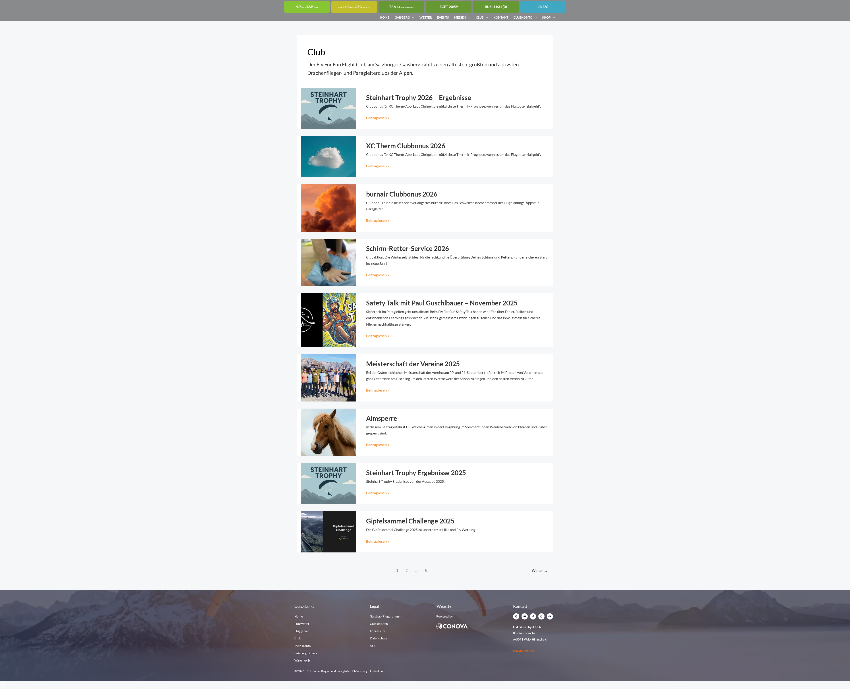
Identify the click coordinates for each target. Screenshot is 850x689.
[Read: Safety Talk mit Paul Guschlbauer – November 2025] (328, 320)
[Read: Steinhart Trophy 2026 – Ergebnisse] (328, 108)
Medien (460, 17)
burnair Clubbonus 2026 (401, 194)
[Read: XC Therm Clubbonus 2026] (328, 156)
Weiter (540, 570)
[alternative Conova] (466, 626)
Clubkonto (523, 17)
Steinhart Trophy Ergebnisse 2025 (416, 473)
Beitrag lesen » (377, 117)
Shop (546, 17)
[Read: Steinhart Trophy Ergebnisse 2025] (328, 483)
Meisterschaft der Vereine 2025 (413, 364)
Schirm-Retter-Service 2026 (407, 248)
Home (384, 17)
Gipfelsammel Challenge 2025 (410, 521)
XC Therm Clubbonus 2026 (405, 146)
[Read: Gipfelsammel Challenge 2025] (328, 531)
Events (443, 17)
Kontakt (500, 17)
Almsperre (381, 418)
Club (480, 17)
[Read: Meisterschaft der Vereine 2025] (328, 377)
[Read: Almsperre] (328, 432)
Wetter (425, 17)
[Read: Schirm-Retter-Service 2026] (328, 262)
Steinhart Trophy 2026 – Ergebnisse (418, 97)
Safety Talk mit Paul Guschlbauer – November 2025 (442, 303)
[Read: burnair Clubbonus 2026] (328, 207)
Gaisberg (402, 17)
